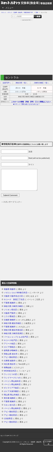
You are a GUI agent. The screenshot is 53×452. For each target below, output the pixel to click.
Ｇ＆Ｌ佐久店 (9, 405)
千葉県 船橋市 (10, 303)
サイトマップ (13, 435)
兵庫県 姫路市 (10, 361)
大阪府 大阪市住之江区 (13, 296)
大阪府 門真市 (10, 313)
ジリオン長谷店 (10, 310)
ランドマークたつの (12, 378)
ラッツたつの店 (10, 374)
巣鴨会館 (7, 368)
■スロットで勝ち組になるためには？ (26, 104)
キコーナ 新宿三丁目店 (14, 299)
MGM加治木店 (10, 371)
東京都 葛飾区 (10, 398)
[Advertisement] (26, 47)
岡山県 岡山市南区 (11, 395)
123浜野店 (8, 419)
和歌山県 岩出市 (10, 354)
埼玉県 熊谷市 (10, 364)
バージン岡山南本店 (12, 381)
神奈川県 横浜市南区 (12, 323)
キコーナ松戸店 (10, 340)
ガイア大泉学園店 (11, 391)
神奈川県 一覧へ (21, 83)
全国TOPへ (7, 83)
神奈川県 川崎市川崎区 (13, 306)
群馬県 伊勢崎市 (10, 350)
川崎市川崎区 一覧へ (41, 83)
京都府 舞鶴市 (10, 320)
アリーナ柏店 (9, 344)
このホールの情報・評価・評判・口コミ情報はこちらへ (31, 102)
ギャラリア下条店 (11, 388)
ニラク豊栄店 (9, 316)
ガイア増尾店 (9, 347)
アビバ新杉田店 (10, 357)
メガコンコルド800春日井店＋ (16, 293)
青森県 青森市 (10, 289)
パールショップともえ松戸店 (16, 337)
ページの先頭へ (48, 441)
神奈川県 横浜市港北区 (13, 330)
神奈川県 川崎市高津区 (13, 333)
